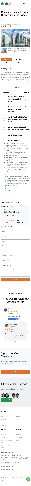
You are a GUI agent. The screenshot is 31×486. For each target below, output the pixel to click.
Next (26, 37)
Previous (4, 37)
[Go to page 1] (14, 341)
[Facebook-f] (2, 480)
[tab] (6, 59)
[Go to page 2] (15, 341)
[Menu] (29, 3)
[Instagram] (6, 480)
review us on (12, 319)
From (5, 220)
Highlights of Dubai (11, 212)
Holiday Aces (12, 309)
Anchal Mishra (14, 324)
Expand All (27, 92)
